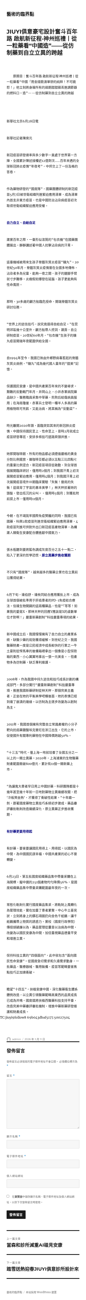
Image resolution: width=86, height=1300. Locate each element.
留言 (11, 1075)
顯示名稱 (13, 1136)
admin (16, 1039)
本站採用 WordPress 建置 (41, 1292)
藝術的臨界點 (20, 14)
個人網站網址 (15, 1175)
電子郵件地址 (16, 1156)
